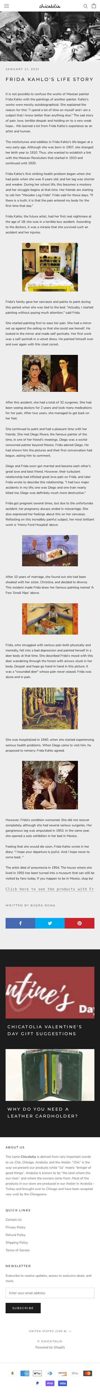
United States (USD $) (48, 1331)
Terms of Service (18, 1250)
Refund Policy (16, 1235)
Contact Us (14, 1219)
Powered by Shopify (50, 1347)
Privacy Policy (15, 1227)
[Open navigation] (6, 5)
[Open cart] (94, 5)
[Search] (85, 6)
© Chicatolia (49, 1341)
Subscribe (23, 1308)
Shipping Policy (17, 1242)
